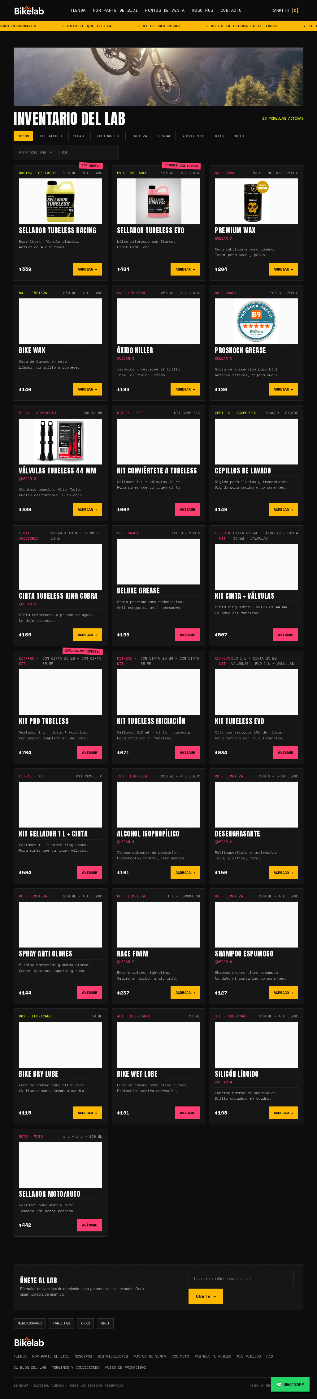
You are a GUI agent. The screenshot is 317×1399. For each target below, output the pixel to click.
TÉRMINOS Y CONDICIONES (75, 1367)
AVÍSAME (187, 509)
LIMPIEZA (138, 136)
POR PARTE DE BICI (115, 10)
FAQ (269, 1356)
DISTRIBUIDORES (113, 1356)
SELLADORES (51, 136)
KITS (219, 136)
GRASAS (164, 136)
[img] (29, 10)
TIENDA (78, 10)
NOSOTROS (202, 10)
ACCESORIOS (193, 136)
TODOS (23, 136)
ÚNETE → (206, 1296)
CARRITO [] (285, 10)
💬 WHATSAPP (290, 1384)
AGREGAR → (87, 269)
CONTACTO (231, 10)
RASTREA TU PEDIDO (212, 1356)
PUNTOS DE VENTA (165, 10)
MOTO (239, 136)
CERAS (78, 136)
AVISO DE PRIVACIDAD (125, 1367)
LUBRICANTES (107, 136)
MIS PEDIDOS (249, 1356)
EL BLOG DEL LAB (30, 1367)
